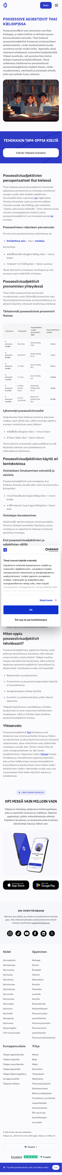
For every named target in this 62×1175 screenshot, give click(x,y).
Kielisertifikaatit (39, 1008)
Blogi (34, 1059)
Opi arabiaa (8, 1003)
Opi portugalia (9, 1028)
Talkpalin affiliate (11, 1083)
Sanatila (36, 999)
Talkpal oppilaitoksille (13, 1054)
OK (31, 610)
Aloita (46, 5)
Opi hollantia (9, 989)
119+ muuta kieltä (11, 1032)
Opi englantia (9, 960)
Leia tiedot (37, 1122)
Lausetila (36, 994)
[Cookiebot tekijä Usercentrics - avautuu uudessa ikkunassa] (45, 550)
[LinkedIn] (44, 934)
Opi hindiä (7, 1013)
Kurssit (35, 965)
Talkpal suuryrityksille (13, 1064)
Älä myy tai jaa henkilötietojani (31, 619)
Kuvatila (36, 984)
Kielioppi (36, 960)
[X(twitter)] (52, 934)
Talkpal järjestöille (11, 1069)
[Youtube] (27, 934)
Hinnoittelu (37, 1069)
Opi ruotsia (8, 994)
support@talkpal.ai (41, 922)
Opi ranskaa (8, 970)
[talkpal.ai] (5, 5)
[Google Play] (46, 885)
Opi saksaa (8, 979)
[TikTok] (18, 934)
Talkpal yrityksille (11, 1059)
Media (35, 1064)
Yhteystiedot (38, 1074)
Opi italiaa (8, 974)
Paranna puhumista (41, 1023)
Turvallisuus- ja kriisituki (43, 1098)
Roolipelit (36, 970)
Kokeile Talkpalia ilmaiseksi (31, 152)
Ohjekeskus (37, 1078)
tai (36, 197)
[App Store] (16, 885)
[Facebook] (35, 934)
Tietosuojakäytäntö (41, 1083)
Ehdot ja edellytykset (42, 1093)
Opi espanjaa (9, 965)
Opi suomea (8, 999)
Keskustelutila (39, 1003)
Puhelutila (37, 989)
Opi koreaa (8, 1023)
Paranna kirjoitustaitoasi (43, 1037)
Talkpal (44, 754)
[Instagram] (10, 934)
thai (29, 732)
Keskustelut (37, 979)
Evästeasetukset (40, 1088)
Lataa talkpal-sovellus (33, 792)
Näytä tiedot (46, 600)
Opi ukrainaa (9, 984)
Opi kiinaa (7, 1008)
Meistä (35, 1054)
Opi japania (8, 1018)
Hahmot (36, 974)
